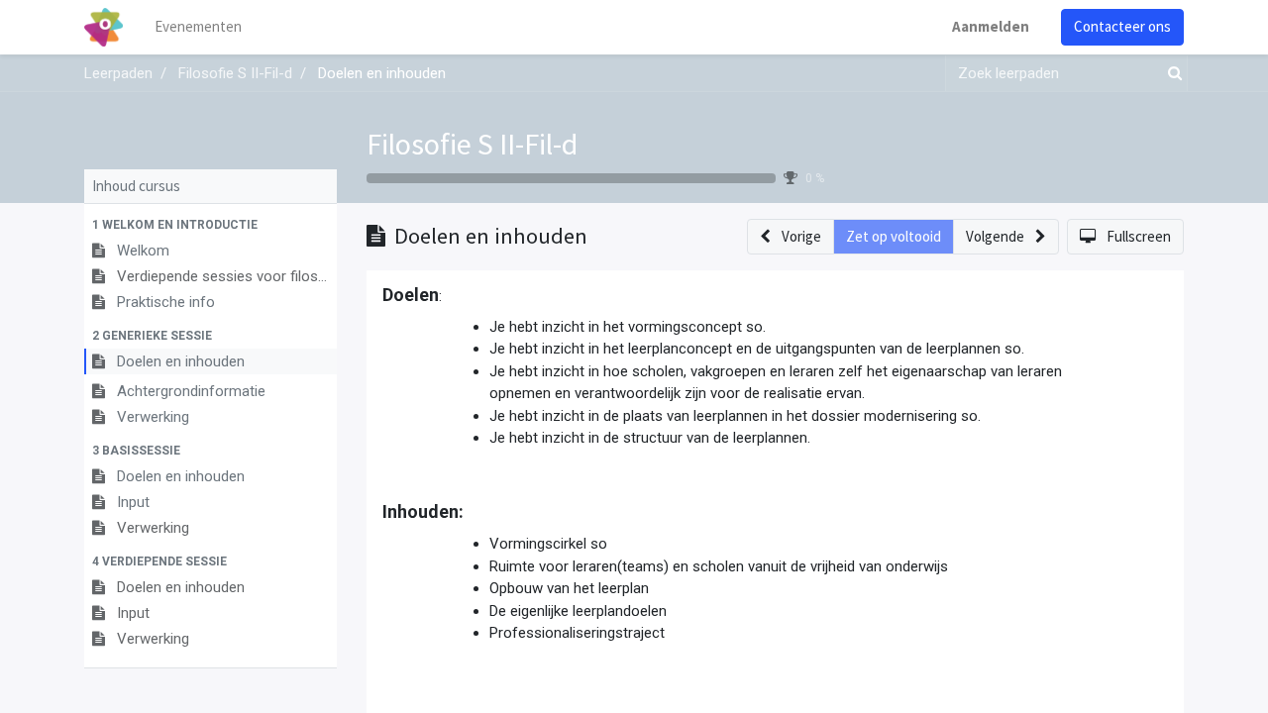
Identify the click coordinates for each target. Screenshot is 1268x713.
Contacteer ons (1122, 26)
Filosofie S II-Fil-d (472, 143)
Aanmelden (990, 26)
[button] (210, 225)
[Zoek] (1171, 73)
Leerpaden (118, 73)
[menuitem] (198, 27)
